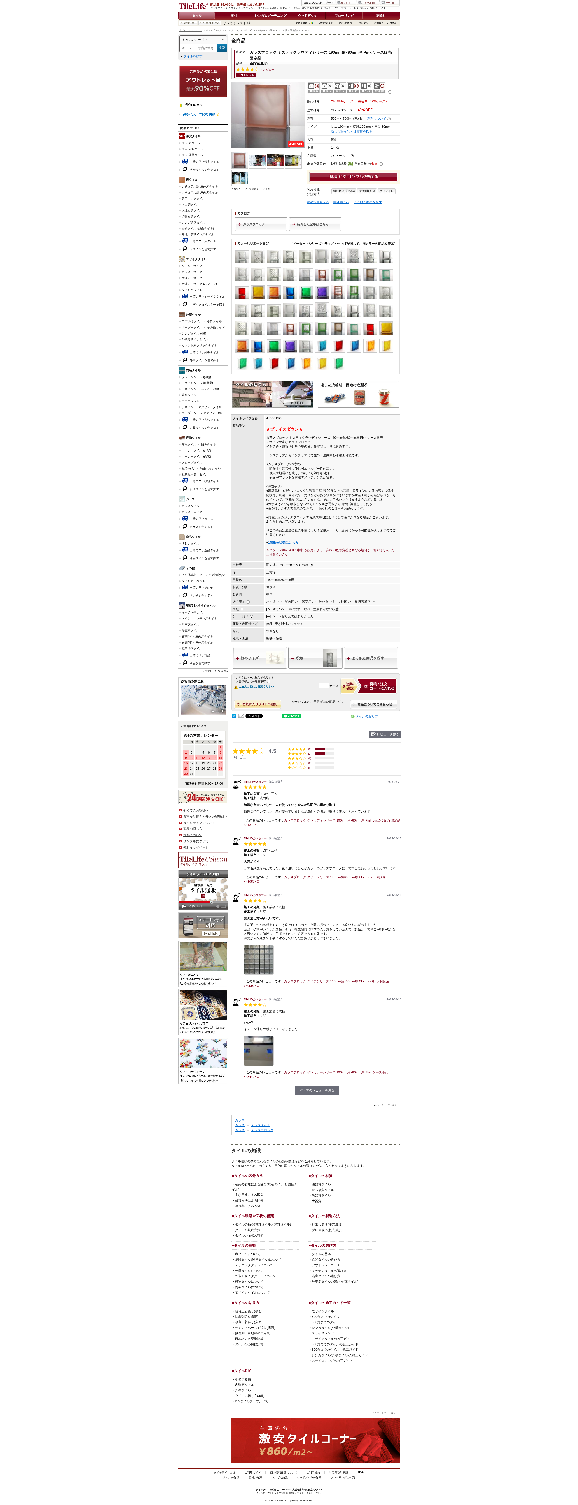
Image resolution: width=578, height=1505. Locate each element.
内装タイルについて (249, 1287)
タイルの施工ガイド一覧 (331, 1303)
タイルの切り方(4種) (249, 1396)
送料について (346, 23)
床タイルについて (247, 1254)
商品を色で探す (199, 663)
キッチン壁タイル (193, 612)
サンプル (363, 23)
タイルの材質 (322, 1176)
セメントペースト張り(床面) (255, 1328)
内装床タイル (244, 1385)
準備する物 (243, 1379)
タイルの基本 (321, 1254)
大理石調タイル (192, 210)
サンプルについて (196, 841)
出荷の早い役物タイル (204, 481)
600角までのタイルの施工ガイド (335, 1349)
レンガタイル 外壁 (194, 333)
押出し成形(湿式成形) (327, 1224)
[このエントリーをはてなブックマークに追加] (234, 716)
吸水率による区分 (247, 1206)
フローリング (344, 15)
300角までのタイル (325, 1316)
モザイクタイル (323, 1311)
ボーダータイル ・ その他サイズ (203, 327)
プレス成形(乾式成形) (327, 1230)
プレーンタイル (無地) (196, 377)
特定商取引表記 (338, 1472)
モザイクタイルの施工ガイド (332, 1339)
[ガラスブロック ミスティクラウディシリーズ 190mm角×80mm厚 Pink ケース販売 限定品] (268, 115)
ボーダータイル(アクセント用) (202, 413)
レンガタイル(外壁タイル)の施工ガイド (340, 1355)
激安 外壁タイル (192, 155)
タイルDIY (242, 1371)
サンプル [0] (368, 3)
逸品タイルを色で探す (204, 558)
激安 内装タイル (192, 149)
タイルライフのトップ (190, 30)
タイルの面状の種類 (249, 1235)
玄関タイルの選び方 (326, 1259)
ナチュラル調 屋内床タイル (200, 192)
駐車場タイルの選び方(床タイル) (335, 1281)
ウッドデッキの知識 (309, 1477)
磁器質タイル (321, 1184)
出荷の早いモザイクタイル (207, 296)
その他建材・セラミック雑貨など (204, 575)
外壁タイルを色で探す (204, 360)
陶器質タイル (321, 1195)
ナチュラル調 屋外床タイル (200, 186)
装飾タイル (189, 395)
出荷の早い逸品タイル (204, 550)
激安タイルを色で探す (204, 169)
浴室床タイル (190, 624)
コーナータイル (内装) (196, 456)
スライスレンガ (323, 1333)
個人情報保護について (283, 1472)
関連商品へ (341, 202)
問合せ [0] (346, 3)
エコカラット (190, 401)
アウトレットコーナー (327, 1265)
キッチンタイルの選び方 (329, 1270)
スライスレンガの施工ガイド (332, 1360)
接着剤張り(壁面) (247, 1316)
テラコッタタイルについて (254, 1265)
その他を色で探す (201, 595)
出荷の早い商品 (199, 655)
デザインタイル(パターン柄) (200, 389)
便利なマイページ (196, 847)
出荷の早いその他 (201, 587)
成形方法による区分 (249, 1200)
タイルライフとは (224, 1472)
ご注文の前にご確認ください (256, 686)
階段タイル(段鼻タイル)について (258, 1259)
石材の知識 (255, 1477)
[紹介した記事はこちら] (315, 230)
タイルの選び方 (323, 1245)
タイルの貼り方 (367, 716)
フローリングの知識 (343, 1477)
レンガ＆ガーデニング (271, 15)
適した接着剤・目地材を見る (351, 131)
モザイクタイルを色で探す (207, 304)
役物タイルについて (249, 1281)
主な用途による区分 (249, 1195)
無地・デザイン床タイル (198, 234)
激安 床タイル (191, 143)
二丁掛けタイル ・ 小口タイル (202, 321)
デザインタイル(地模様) (197, 383)
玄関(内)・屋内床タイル (197, 636)
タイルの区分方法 (248, 1176)
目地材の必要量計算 (249, 1339)
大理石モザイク (192, 278)
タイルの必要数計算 (249, 1344)
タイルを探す (193, 56)
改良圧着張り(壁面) (249, 1311)
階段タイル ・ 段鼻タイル (199, 444)
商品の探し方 (192, 829)
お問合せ (378, 23)
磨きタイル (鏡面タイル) (198, 228)
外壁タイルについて (249, 1270)
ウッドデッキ (307, 15)
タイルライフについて (199, 822)
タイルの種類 (245, 1245)
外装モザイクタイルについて (255, 1276)
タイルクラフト (192, 290)
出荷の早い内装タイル (204, 420)
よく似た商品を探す (368, 202)
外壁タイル (243, 1390)
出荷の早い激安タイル (204, 162)
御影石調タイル (192, 216)
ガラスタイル (190, 506)
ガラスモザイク (192, 272)
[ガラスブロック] (261, 230)
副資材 (381, 15)
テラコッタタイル (193, 198)
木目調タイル (190, 204)
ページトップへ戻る (386, 1105)
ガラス (240, 1120)
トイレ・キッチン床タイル (199, 618)
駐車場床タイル (192, 648)
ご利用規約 (313, 1472)
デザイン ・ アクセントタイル (202, 407)
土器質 (316, 1201)
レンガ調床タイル (193, 222)
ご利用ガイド (326, 23)
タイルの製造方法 (325, 1216)
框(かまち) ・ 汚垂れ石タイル (201, 468)
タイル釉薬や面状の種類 (254, 1216)
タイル (197, 15)
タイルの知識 (231, 1477)
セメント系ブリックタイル (199, 345)
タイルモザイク (192, 266)
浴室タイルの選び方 (326, 1276)
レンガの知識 (279, 1477)
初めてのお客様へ (196, 810)
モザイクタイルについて (252, 1292)
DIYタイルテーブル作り (252, 1401)
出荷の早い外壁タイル (204, 352)
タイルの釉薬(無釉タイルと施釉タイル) (263, 1224)
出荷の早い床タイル (202, 241)
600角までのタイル (325, 1322)
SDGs (361, 1472)
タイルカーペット (193, 581)
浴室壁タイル (190, 630)
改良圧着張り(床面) (249, 1322)
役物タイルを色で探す (204, 489)
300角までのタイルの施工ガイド (335, 1344)
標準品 (393, 23)
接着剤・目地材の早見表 (252, 1333)
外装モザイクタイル (195, 339)
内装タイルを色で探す (204, 427)
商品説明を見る (318, 202)
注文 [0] (390, 3)
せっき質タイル (323, 1190)
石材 (234, 15)
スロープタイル (192, 462)
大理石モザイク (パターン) (199, 284)
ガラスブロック (192, 512)
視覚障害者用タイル (195, 474)
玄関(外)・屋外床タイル (197, 642)
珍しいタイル (190, 543)
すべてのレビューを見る (317, 1090)
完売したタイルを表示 (216, 671)
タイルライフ (263, 1489)
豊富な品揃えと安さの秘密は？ (205, 816)
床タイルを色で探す (202, 249)
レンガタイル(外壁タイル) (330, 1328)
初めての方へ (303, 23)
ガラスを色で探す (201, 527)
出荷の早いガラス (201, 519)
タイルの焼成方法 (247, 1230)
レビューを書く (388, 734)
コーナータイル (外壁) (196, 450)
